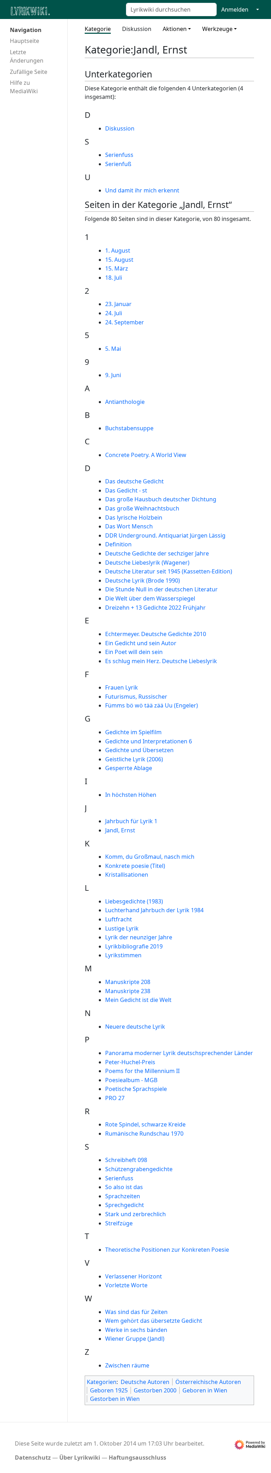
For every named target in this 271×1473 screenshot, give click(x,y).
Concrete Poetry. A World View (145, 455)
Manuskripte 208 (127, 982)
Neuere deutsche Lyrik (135, 1026)
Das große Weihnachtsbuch (142, 508)
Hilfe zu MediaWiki (24, 87)
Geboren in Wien (204, 1390)
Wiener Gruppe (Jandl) (134, 1338)
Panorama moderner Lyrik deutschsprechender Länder (179, 1053)
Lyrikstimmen (123, 955)
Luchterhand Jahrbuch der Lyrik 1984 (154, 910)
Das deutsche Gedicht (134, 481)
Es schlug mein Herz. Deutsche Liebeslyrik (161, 661)
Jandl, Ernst (120, 830)
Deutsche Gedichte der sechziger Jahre (157, 553)
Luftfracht (118, 919)
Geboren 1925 (109, 1390)
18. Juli (113, 277)
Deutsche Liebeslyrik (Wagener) (147, 562)
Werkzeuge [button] (217, 29)
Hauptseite (24, 41)
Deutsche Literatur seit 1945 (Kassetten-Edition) (168, 571)
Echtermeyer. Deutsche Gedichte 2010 (155, 634)
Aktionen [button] (175, 29)
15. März (116, 268)
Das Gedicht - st (126, 490)
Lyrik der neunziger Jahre (138, 937)
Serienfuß (118, 164)
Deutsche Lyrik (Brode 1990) (142, 580)
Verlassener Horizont (133, 1276)
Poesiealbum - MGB (131, 1080)
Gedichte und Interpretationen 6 (148, 741)
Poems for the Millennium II (142, 1071)
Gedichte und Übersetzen (139, 750)
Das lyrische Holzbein (133, 517)
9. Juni (113, 375)
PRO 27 (115, 1098)
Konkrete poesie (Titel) (135, 866)
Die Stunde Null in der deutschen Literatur (161, 589)
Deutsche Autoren (145, 1382)
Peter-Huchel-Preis (130, 1062)
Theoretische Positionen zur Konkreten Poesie (167, 1249)
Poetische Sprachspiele (136, 1089)
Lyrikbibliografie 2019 (134, 946)
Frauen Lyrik (121, 687)
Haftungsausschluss (137, 1457)
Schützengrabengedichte (139, 1169)
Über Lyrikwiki (79, 1457)
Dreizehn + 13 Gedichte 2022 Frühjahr (155, 607)
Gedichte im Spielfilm (133, 732)
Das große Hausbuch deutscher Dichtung (160, 499)
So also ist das (124, 1187)
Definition (118, 544)
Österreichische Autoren (208, 1382)
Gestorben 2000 (155, 1390)
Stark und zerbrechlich (135, 1214)
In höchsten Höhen (130, 795)
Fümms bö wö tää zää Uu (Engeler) (151, 705)
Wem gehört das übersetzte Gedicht (153, 1321)
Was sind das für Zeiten (136, 1312)
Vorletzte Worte (126, 1285)
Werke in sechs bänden (136, 1330)
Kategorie (98, 29)
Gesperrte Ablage (128, 768)
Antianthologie (125, 402)
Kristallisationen (126, 874)
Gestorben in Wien (115, 1399)
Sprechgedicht (124, 1205)
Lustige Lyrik (122, 928)
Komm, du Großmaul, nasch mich (149, 857)
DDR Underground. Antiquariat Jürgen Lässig (165, 535)
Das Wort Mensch (129, 526)
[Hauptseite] (64, 10)
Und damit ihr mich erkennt (142, 190)
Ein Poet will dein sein (134, 652)
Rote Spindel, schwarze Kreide (145, 1124)
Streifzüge (119, 1223)
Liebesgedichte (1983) (134, 901)
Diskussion (136, 29)
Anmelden (234, 9)
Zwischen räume (127, 1365)
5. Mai (113, 349)
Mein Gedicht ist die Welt (138, 1000)
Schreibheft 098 (126, 1160)
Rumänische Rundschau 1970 (144, 1133)
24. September (124, 322)
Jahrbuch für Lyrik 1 (131, 821)
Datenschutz (33, 1457)
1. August (117, 250)
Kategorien (101, 1382)
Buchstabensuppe (129, 428)
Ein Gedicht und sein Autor (140, 643)
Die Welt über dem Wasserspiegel (150, 598)
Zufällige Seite (28, 72)
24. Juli (113, 313)
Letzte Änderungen (26, 56)
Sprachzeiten (122, 1196)
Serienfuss (119, 155)
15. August (119, 260)
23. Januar (118, 304)
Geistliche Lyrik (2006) (134, 759)
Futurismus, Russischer (136, 696)
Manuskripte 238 (127, 991)
